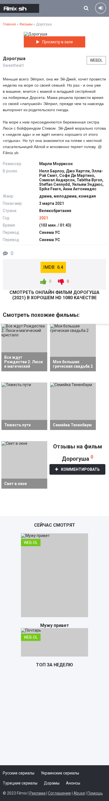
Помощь (95, 793)
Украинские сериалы (60, 773)
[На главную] (19, 8)
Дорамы (52, 783)
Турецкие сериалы (20, 783)
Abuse (79, 793)
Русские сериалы (18, 773)
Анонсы (73, 783)
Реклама (37, 793)
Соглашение (59, 793)
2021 (43, 218)
